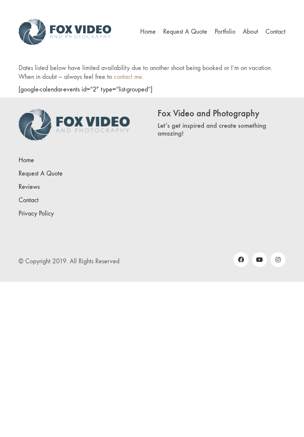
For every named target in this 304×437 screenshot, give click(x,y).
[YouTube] (259, 259)
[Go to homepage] (65, 32)
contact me (128, 77)
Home (26, 160)
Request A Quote (41, 173)
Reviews (29, 187)
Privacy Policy (36, 213)
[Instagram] (278, 259)
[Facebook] (241, 259)
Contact (29, 200)
